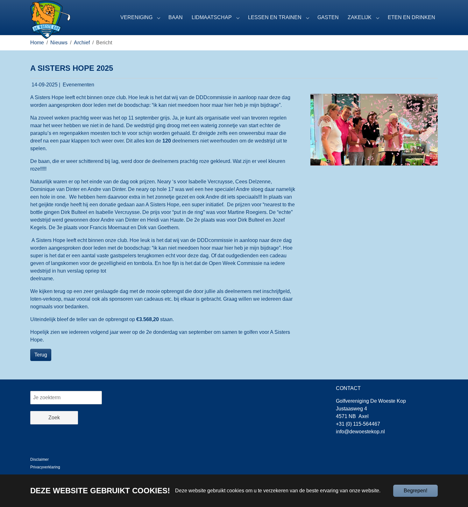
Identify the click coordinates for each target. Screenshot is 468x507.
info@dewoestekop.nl (360, 431)
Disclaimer (39, 459)
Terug (40, 354)
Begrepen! (415, 490)
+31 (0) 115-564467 (358, 424)
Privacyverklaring (45, 467)
